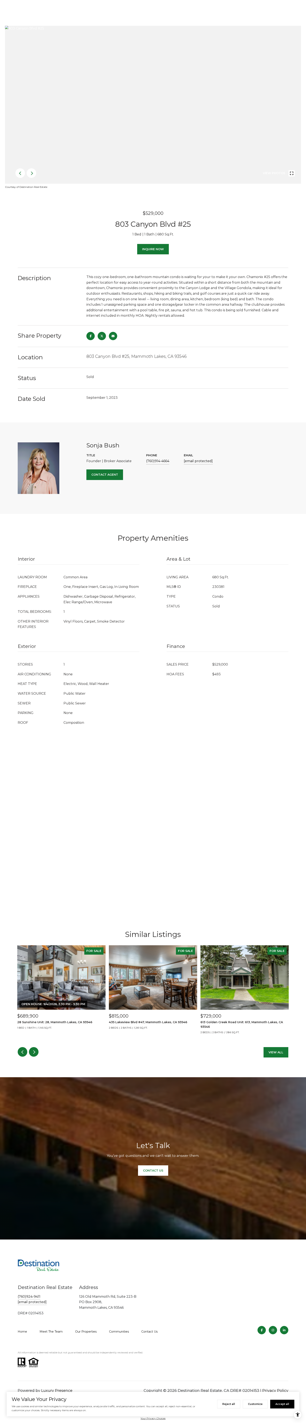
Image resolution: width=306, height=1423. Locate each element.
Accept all (282, 1404)
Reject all (228, 1404)
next (31, 173)
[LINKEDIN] (284, 1330)
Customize (255, 1404)
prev (20, 173)
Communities (119, 1331)
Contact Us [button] (153, 1170)
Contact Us (149, 1331)
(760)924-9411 (29, 1297)
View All (276, 1052)
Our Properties (86, 1331)
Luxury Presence (56, 1390)
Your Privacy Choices (153, 1418)
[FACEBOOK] (261, 1330)
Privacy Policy (275, 1390)
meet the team (51, 1331)
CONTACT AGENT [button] (104, 474)
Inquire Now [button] (153, 249)
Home (22, 1331)
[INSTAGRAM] (273, 1330)
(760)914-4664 (157, 461)
